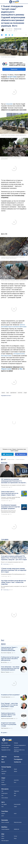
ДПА (15, 793)
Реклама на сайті (5, 747)
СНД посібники (4, 797)
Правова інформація (5, 745)
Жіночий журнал (5, 840)
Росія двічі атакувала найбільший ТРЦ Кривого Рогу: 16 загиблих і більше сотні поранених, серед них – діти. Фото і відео (14, 557)
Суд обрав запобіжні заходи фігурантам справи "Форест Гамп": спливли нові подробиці (13, 582)
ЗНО (2, 795)
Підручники (16, 791)
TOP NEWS (4, 539)
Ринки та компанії (5, 822)
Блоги (3, 762)
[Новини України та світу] (3, 459)
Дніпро (15, 771)
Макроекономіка (17, 822)
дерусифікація (13, 392)
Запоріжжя (3, 771)
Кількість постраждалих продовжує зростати (12, 562)
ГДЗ (2, 791)
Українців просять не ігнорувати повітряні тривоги (13, 485)
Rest (2, 640)
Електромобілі (17, 804)
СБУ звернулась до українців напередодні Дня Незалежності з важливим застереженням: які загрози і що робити (13, 481)
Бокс (15, 782)
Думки (3, 644)
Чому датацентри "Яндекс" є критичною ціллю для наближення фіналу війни (9, 649)
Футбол (3, 780)
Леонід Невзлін (5, 708)
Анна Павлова (8, 29)
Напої (15, 813)
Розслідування (18, 759)
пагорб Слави (11, 77)
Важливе (4, 463)
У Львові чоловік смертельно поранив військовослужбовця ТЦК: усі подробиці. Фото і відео (13, 570)
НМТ (15, 795)
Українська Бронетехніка (7, 718)
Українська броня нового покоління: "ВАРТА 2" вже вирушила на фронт (8, 714)
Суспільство (17, 762)
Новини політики (17, 28)
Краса (2, 838)
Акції (2, 806)
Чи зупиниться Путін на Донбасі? (10, 694)
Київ (2, 769)
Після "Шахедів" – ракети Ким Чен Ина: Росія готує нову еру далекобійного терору (9, 705)
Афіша (2, 836)
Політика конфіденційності (20, 745)
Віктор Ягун (4, 662)
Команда (16, 742)
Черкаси (3, 773)
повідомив (9, 104)
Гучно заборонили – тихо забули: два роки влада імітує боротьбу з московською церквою (10, 668)
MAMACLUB (16, 829)
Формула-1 (3, 784)
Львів (7, 392)
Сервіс (15, 806)
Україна (3, 392)
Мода (15, 838)
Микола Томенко (5, 672)
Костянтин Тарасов (6, 652)
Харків (15, 769)
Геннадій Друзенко (6, 697)
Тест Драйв (4, 804)
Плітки (15, 836)
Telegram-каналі (6, 369)
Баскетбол (16, 780)
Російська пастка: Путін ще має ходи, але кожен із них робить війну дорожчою (10, 658)
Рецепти (3, 813)
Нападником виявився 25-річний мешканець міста (13, 574)
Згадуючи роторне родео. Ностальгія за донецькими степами (8, 724)
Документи (16, 747)
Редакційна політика (5, 395)
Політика (16, 756)
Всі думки (3, 732)
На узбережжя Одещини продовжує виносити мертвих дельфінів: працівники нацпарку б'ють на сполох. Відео (10, 506)
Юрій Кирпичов (5, 728)
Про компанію (4, 742)
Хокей (2, 782)
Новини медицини (5, 829)
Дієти (2, 815)
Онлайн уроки (4, 793)
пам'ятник (20, 392)
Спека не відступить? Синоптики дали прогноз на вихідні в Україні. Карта (9, 493)
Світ (2, 759)
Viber (20, 369)
